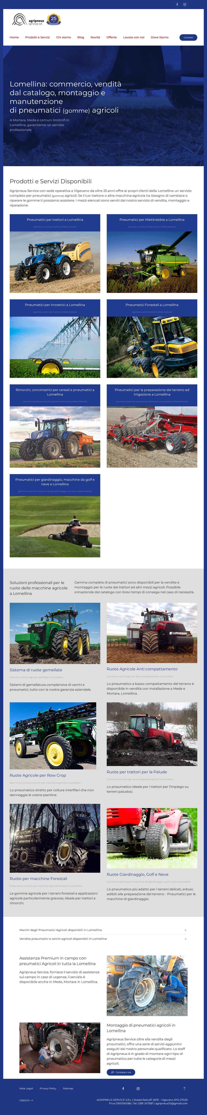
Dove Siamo (160, 37)
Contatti (188, 37)
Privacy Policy (48, 1088)
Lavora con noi (133, 37)
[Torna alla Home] (36, 19)
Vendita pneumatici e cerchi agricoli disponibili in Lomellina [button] (63, 939)
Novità (95, 37)
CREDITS (24, 1100)
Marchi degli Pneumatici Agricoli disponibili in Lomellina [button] (60, 930)
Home (14, 37)
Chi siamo (63, 37)
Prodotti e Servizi (37, 37)
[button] (184, 1088)
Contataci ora (123, 1072)
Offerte (112, 37)
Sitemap (68, 1088)
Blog (80, 37)
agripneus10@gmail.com (171, 1103)
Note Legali (26, 1088)
